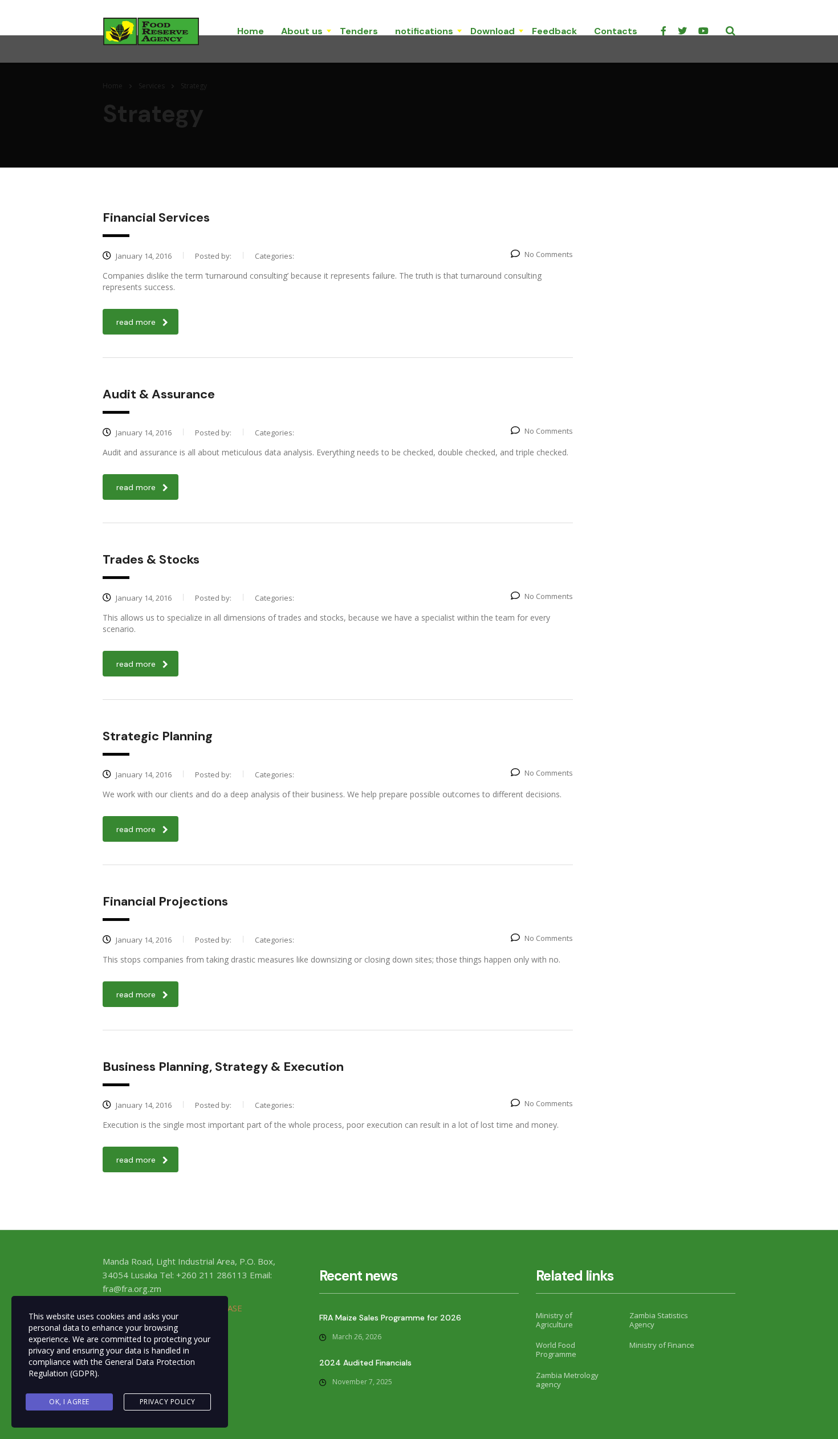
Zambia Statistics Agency (658, 1320)
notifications (424, 31)
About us (302, 31)
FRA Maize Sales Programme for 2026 (390, 1317)
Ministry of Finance (661, 1345)
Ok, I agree (69, 1402)
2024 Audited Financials (365, 1363)
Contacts (615, 31)
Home (250, 31)
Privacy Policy (168, 1402)
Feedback (554, 31)
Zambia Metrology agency (567, 1380)
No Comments (548, 254)
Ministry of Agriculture (554, 1320)
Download (492, 31)
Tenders (359, 31)
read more (136, 322)
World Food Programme (556, 1349)
